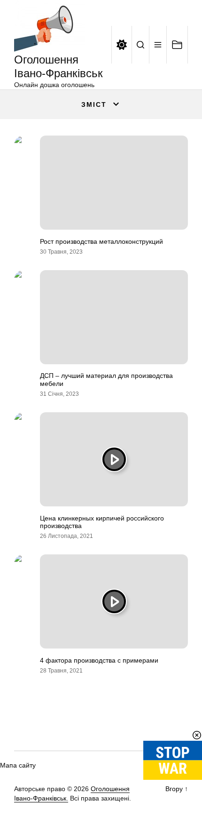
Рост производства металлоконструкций (101, 241)
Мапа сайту (18, 765)
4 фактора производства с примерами (99, 660)
